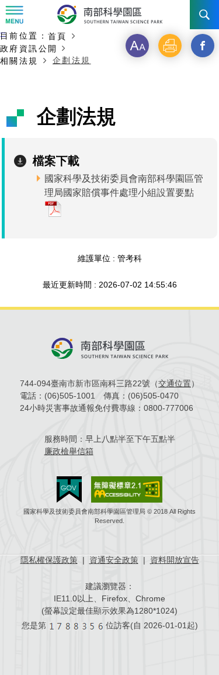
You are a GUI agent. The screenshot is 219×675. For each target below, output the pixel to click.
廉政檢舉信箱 (68, 451)
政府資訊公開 (28, 48)
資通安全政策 (113, 560)
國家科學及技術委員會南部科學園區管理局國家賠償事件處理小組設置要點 (123, 186)
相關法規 (19, 60)
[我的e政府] (69, 489)
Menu (14, 14)
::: (2, 34)
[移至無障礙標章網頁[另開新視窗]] (126, 489)
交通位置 (174, 383)
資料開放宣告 (174, 560)
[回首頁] (109, 14)
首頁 (57, 36)
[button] (137, 45)
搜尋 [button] (204, 14)
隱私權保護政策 (49, 560)
